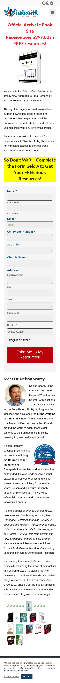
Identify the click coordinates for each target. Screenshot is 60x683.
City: (9, 287)
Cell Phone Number (21, 231)
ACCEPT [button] (27, 676)
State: (10, 299)
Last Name (13, 213)
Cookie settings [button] (11, 676)
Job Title (13, 244)
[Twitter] (47, 3)
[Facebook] (44, 3)
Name (12, 191)
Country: (12, 325)
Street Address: (15, 275)
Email (11, 218)
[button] (52, 12)
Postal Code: (13, 313)
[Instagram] (51, 3)
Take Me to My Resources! (30, 354)
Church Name (17, 257)
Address (13, 270)
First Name (13, 202)
